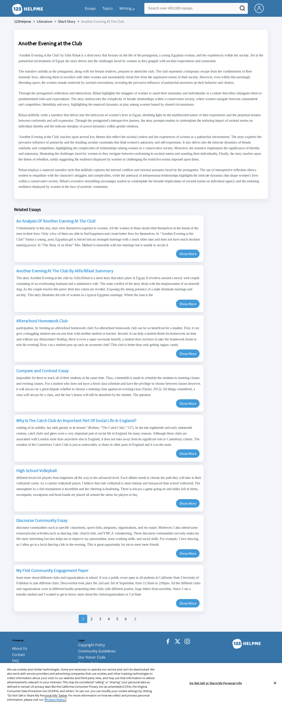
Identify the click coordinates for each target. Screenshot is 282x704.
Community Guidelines (97, 651)
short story (66, 21)
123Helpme (22, 21)
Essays (90, 8)
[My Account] (260, 8)
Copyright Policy (91, 644)
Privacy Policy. (55, 699)
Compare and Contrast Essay (42, 370)
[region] (141, 683)
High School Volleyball (36, 470)
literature (44, 21)
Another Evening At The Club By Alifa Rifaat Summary (64, 270)
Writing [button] (125, 8)
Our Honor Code (92, 657)
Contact (18, 654)
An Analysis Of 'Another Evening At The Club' (56, 221)
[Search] (242, 9)
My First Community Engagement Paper (52, 570)
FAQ (15, 660)
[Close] (275, 683)
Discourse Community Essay (41, 520)
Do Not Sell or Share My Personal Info (215, 683)
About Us (19, 648)
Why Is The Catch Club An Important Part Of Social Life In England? (76, 420)
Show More (187, 253)
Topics (107, 8)
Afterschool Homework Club (42, 320)
